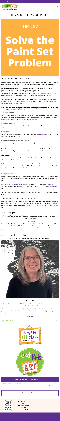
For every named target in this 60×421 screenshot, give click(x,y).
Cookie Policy (37, 414)
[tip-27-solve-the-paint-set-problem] (30, 47)
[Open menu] (57, 7)
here (26, 393)
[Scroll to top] (57, 416)
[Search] (56, 320)
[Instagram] (2, 1)
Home (21, 414)
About (24, 414)
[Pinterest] (8, 1)
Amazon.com (42, 379)
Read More (30, 316)
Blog (27, 414)
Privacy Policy (31, 414)
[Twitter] (5, 1)
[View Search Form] (58, 1)
